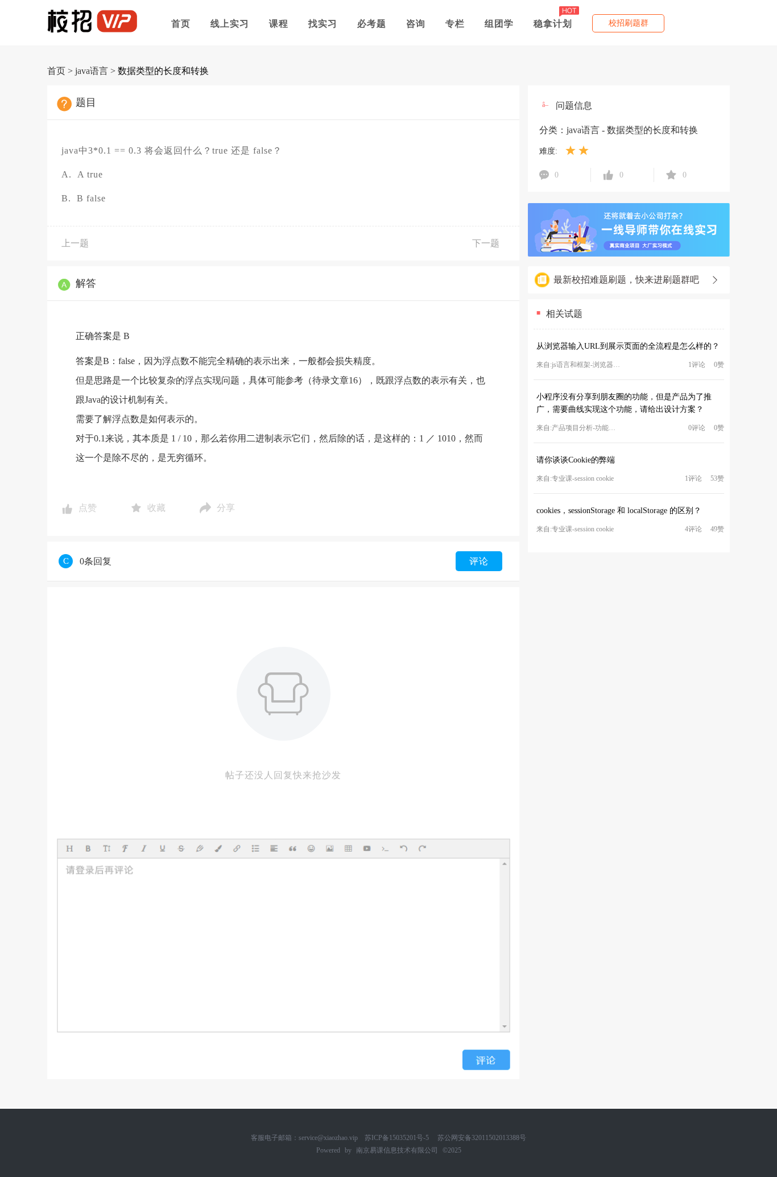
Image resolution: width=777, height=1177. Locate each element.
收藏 (156, 508)
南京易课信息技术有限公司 (397, 1150)
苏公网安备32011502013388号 (481, 1138)
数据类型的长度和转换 (163, 71)
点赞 (87, 508)
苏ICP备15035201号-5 (397, 1138)
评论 (479, 561)
